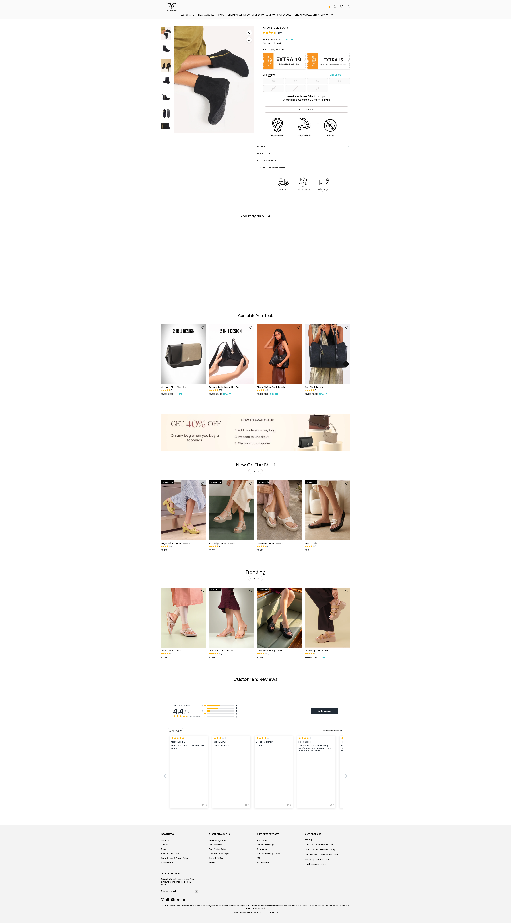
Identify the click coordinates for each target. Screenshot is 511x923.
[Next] (346, 364)
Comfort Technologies (219, 853)
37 (295, 81)
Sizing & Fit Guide (217, 858)
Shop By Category (262, 14)
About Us (165, 840)
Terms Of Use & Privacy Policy (174, 858)
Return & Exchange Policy (268, 853)
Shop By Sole (284, 14)
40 (273, 88)
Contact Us (262, 849)
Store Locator (263, 862)
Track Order (262, 840)
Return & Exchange (265, 844)
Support (326, 14)
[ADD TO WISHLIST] (249, 40)
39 (339, 81)
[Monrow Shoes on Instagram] (162, 899)
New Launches (206, 14)
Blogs (163, 849)
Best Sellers (187, 14)
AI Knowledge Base (217, 840)
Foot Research (215, 844)
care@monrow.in (318, 864)
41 (295, 88)
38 (317, 81)
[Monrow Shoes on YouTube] (173, 899)
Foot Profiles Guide (217, 849)
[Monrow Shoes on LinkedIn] (183, 899)
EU (269, 74)
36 (273, 81)
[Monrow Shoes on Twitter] (178, 899)
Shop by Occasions (306, 14)
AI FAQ (212, 862)
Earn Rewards (167, 862)
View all (255, 471)
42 (317, 88)
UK (273, 74)
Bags (221, 14)
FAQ (259, 858)
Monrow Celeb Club (170, 853)
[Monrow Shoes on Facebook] (167, 899)
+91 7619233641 (322, 859)
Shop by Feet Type (238, 14)
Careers (164, 844)
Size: (302, 74)
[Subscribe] (196, 891)
